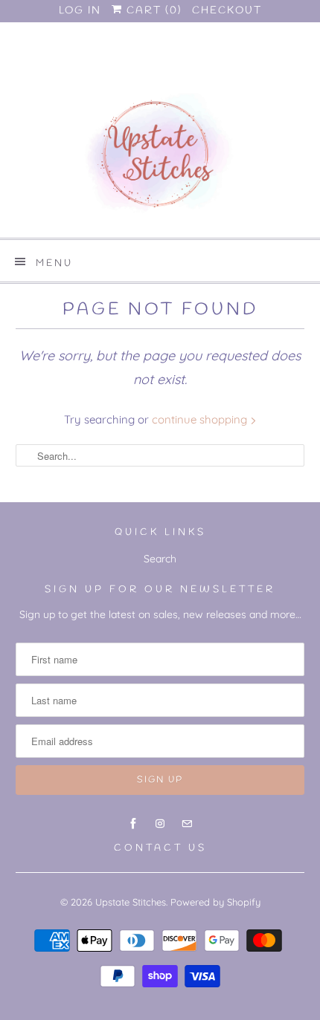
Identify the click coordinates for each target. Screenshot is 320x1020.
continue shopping (201, 419)
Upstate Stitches (130, 902)
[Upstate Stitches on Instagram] (160, 68)
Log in (80, 11)
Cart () (152, 11)
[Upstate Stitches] (160, 160)
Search (160, 558)
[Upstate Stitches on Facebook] (133, 68)
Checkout (227, 11)
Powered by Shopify (215, 902)
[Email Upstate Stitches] (186, 68)
